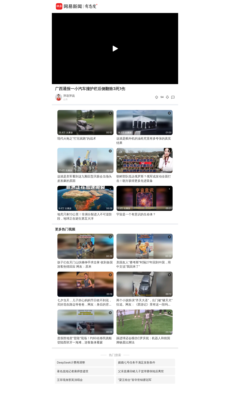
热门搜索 (115, 355)
